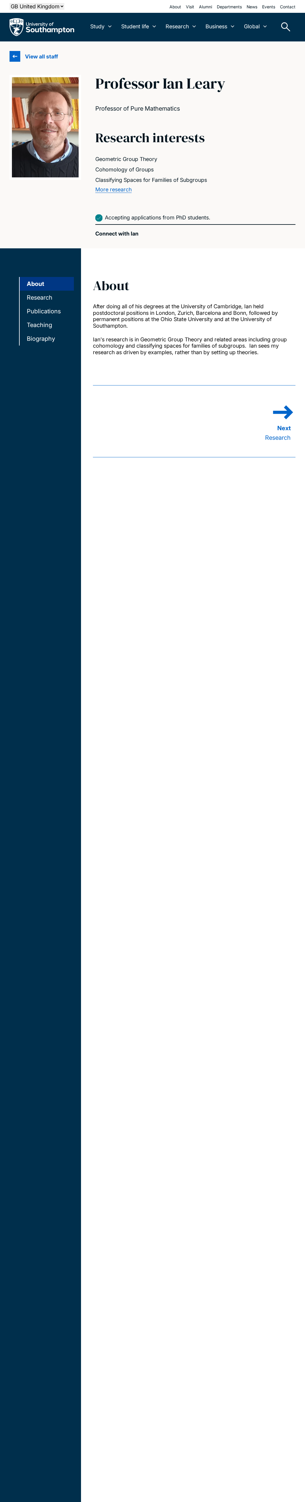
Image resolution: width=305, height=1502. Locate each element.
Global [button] (252, 26)
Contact (287, 6)
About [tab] (35, 283)
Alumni (205, 6)
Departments (229, 6)
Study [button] (97, 26)
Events (268, 6)
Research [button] (177, 26)
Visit (190, 6)
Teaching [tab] (39, 325)
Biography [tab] (41, 338)
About (175, 6)
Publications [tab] (44, 311)
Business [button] (216, 26)
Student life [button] (135, 26)
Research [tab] (39, 297)
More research (113, 189)
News (252, 6)
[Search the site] (283, 27)
